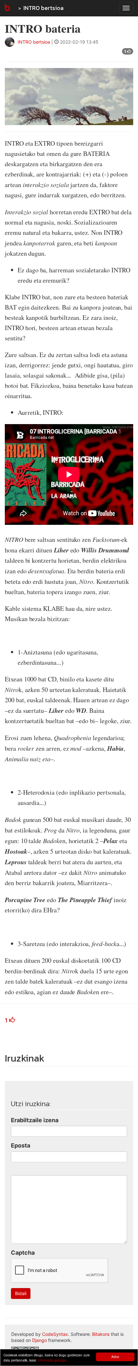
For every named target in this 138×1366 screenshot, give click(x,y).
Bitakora (100, 1334)
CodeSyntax (55, 1334)
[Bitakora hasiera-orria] (6, 8)
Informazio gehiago (52, 1360)
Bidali (20, 1293)
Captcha (23, 1252)
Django (39, 1340)
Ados (115, 1356)
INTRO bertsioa (43, 8)
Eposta (20, 1145)
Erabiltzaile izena (34, 1120)
